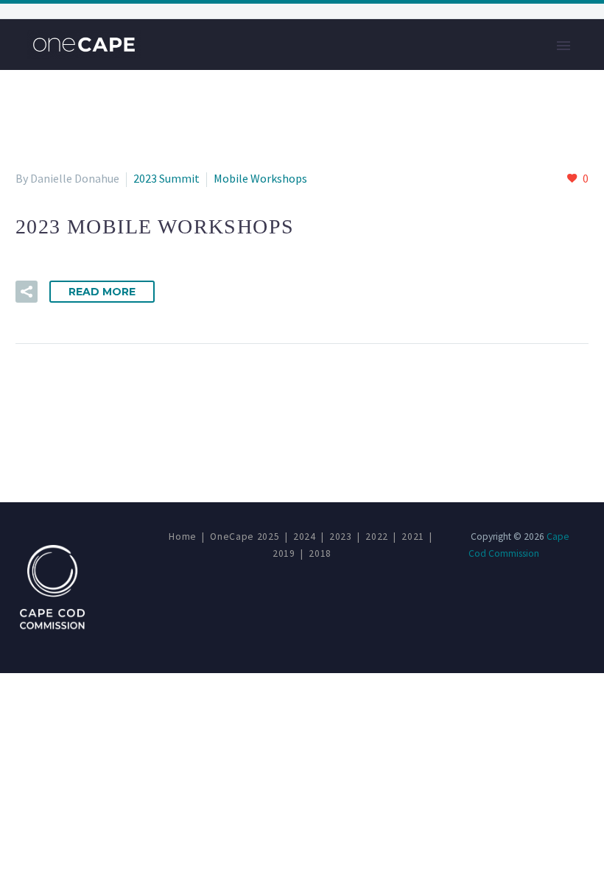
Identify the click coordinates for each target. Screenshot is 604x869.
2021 (412, 536)
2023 (340, 536)
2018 (320, 553)
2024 (304, 536)
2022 (376, 536)
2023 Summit (166, 178)
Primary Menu (563, 46)
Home (183, 536)
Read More (102, 291)
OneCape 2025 (244, 536)
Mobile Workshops (260, 178)
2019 (284, 553)
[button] (26, 292)
